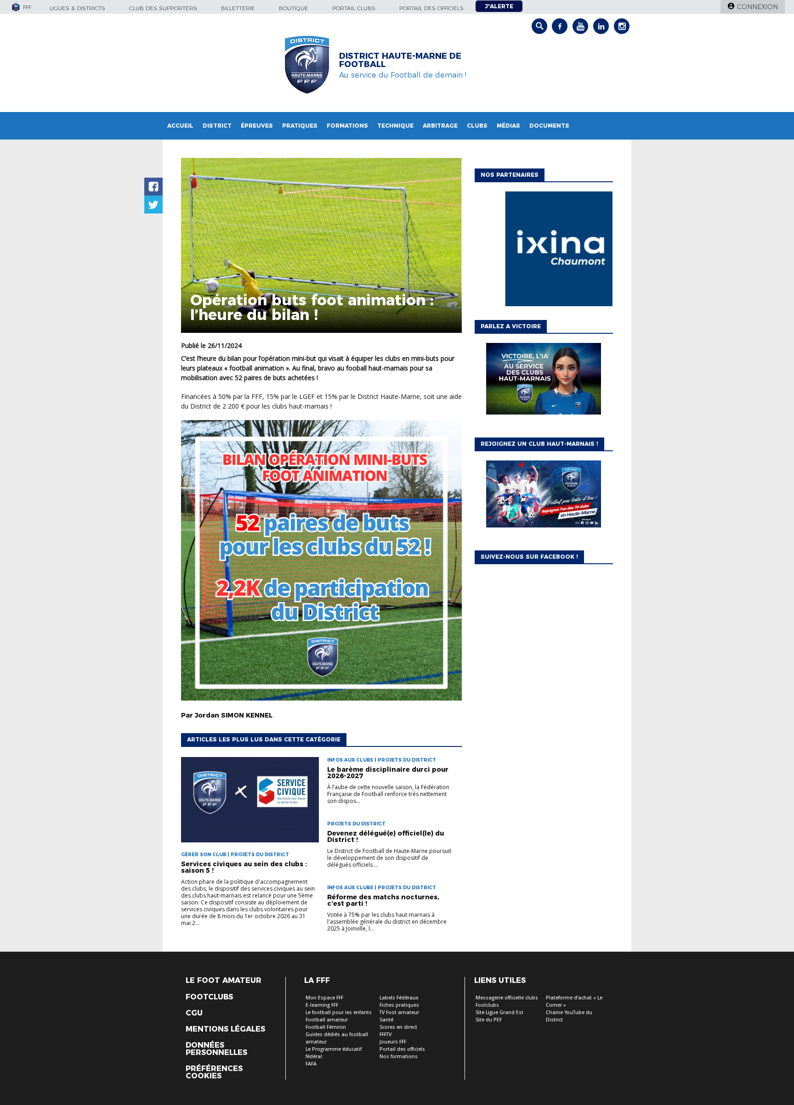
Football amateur (327, 1020)
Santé (386, 1020)
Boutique (293, 8)
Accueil (180, 125)
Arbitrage (440, 125)
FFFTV (385, 1035)
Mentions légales (225, 1029)
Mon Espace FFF (324, 998)
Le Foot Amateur (223, 980)
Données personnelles (216, 1049)
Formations (347, 125)
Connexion (757, 7)
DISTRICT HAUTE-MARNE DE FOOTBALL (400, 60)
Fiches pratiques (399, 1005)
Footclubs (209, 997)
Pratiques (300, 125)
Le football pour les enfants (339, 1012)
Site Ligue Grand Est (499, 1012)
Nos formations (399, 1057)
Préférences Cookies (214, 1072)
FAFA (311, 1064)
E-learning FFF (322, 1005)
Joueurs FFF (393, 1042)
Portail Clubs (353, 8)
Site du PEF (489, 1020)
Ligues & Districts (77, 8)
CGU (194, 1013)
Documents (549, 125)
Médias (508, 125)
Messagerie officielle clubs (507, 998)
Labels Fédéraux (399, 998)
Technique (395, 125)
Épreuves (257, 125)
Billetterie (238, 8)
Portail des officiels (431, 8)
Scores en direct (398, 1027)
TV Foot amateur (399, 1012)
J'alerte (499, 6)
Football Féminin (326, 1027)
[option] (544, 251)
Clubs (477, 125)
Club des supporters (163, 8)
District (217, 125)
